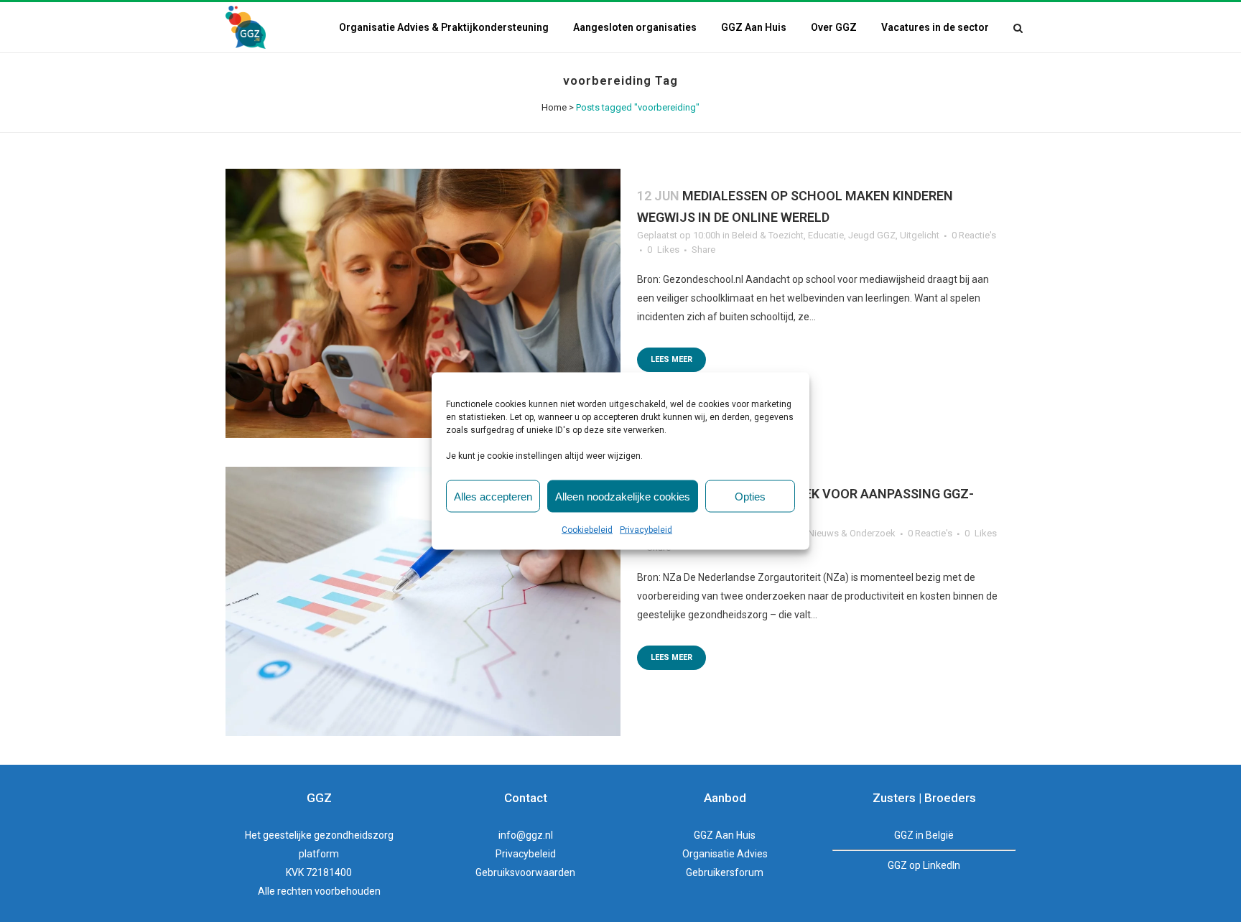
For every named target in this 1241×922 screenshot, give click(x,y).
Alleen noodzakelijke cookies (622, 496)
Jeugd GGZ (872, 235)
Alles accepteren (493, 496)
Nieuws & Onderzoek (852, 533)
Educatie (826, 235)
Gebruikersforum (724, 872)
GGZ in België (924, 835)
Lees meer (671, 359)
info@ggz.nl (525, 835)
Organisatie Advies (725, 854)
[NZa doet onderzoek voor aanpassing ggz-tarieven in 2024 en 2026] (423, 601)
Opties (750, 496)
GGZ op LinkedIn (924, 865)
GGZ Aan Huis (725, 835)
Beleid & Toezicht (768, 235)
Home (554, 107)
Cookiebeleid (587, 530)
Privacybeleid (646, 530)
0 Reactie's (974, 235)
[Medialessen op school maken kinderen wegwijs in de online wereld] (423, 303)
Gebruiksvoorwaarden (525, 872)
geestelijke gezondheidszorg (328, 835)
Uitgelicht (919, 235)
